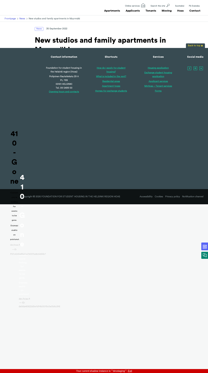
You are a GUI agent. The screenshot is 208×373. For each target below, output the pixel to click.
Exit (130, 371)
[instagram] (195, 68)
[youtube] (201, 68)
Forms (158, 91)
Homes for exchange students (111, 91)
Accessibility (146, 196)
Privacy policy (172, 196)
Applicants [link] (133, 10)
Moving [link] (167, 10)
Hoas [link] (180, 10)
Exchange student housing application (158, 75)
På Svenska (194, 6)
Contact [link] (194, 10)
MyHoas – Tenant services (158, 86)
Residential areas (111, 81)
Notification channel (192, 196)
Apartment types (111, 86)
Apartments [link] (112, 10)
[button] (160, 6)
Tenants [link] (150, 10)
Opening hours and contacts (64, 92)
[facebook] (189, 68)
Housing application (158, 68)
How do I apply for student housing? (111, 70)
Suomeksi (179, 6)
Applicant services (158, 81)
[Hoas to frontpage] (14, 8)
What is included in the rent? (111, 76)
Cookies (159, 196)
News (39, 29)
